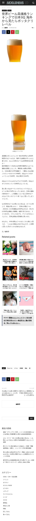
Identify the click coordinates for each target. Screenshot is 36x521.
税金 (26, 368)
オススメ (9, 7)
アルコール (9, 368)
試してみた (6, 511)
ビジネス (5, 488)
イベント (5, 479)
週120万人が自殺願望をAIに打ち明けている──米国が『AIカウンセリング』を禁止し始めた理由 (18, 461)
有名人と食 (6, 506)
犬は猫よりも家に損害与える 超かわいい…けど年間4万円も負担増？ (10, 393)
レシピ (5, 497)
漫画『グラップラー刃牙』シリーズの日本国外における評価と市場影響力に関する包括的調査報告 (18, 433)
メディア (5, 491)
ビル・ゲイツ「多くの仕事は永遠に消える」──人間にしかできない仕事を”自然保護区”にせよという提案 (18, 440)
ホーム (3, 7)
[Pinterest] (13, 32)
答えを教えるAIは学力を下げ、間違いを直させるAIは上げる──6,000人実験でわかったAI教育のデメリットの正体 (18, 454)
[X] (8, 32)
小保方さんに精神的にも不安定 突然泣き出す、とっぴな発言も (26, 393)
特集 (4, 508)
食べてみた (6, 514)
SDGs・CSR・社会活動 (10, 477)
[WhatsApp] (17, 32)
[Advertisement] (18, 83)
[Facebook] (4, 32)
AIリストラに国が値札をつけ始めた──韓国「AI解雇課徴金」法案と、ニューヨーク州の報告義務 (18, 447)
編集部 (6, 27)
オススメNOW (7, 485)
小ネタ (9, 10)
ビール (16, 368)
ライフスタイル (7, 494)
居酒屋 (21, 368)
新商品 (5, 503)
